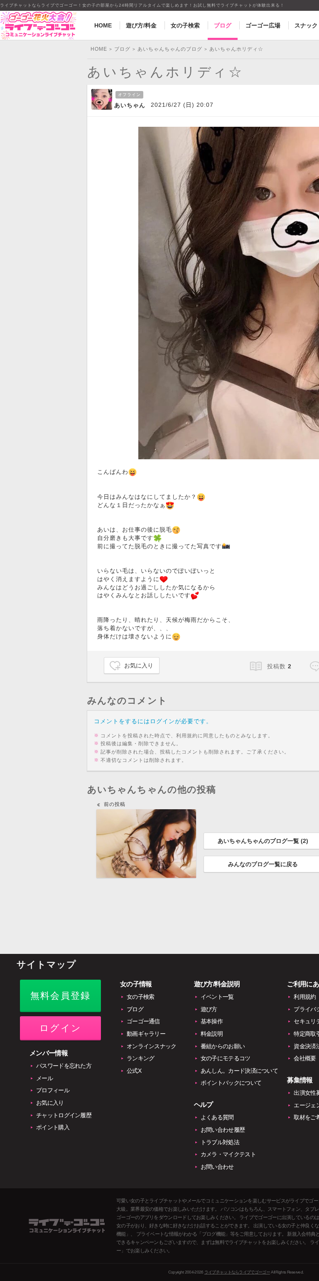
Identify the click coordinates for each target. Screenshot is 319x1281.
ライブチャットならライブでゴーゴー (237, 1272)
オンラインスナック (152, 1046)
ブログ (222, 25)
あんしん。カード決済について (239, 1070)
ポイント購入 (52, 1127)
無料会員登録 (60, 995)
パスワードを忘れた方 (63, 1065)
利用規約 (305, 996)
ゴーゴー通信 (143, 1021)
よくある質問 (217, 1117)
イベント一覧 (217, 996)
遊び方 (209, 1009)
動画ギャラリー (146, 1033)
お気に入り (138, 665)
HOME (103, 25)
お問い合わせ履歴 (223, 1129)
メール (44, 1078)
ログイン (60, 1028)
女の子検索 (185, 25)
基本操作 (212, 1021)
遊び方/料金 (141, 25)
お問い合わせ (217, 1166)
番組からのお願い (223, 1046)
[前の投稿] (146, 843)
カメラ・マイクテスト (228, 1154)
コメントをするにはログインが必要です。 (153, 721)
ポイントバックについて (231, 1082)
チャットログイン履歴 (63, 1115)
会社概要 (305, 1058)
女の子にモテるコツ (225, 1058)
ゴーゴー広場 (262, 25)
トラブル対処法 (220, 1142)
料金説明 (212, 1033)
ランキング (141, 1058)
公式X (134, 1070)
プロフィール (52, 1090)
